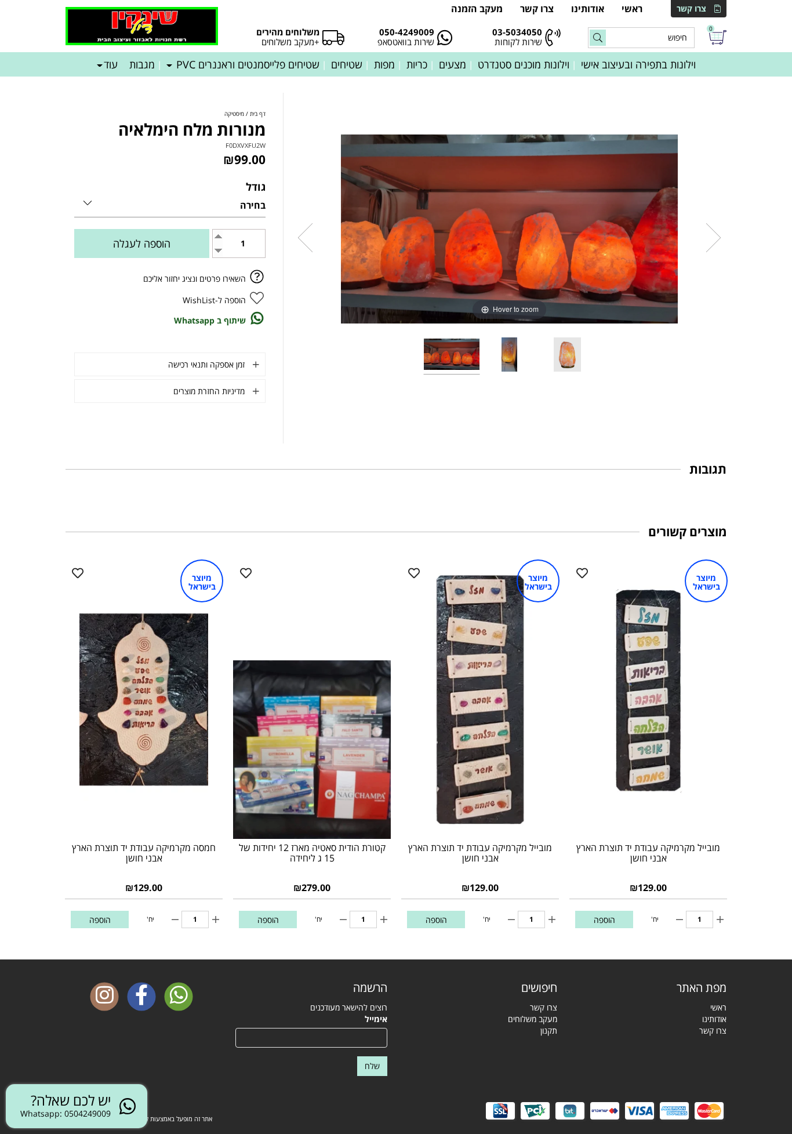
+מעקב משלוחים (290, 42)
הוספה (604, 919)
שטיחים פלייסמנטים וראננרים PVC (246, 64)
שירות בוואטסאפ (405, 42)
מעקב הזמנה (477, 8)
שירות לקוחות (518, 42)
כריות (416, 64)
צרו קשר (691, 8)
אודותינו (587, 8)
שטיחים (346, 64)
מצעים (452, 64)
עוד (111, 64)
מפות (384, 64)
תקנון (548, 1030)
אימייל (376, 1018)
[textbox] (481, 988)
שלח (372, 1065)
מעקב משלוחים (532, 1018)
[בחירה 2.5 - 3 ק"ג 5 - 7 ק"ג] (170, 201)
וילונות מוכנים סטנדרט (523, 64)
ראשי (632, 8)
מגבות (142, 64)
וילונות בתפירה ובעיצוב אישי (638, 64)
